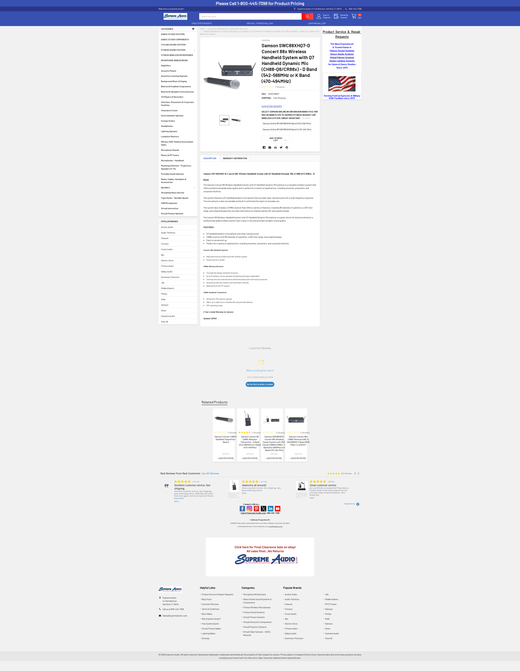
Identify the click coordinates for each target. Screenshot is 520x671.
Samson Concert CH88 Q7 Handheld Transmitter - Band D (225, 439)
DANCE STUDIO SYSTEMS (173, 34)
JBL (163, 282)
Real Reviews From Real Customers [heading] (180, 473)
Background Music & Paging (174, 81)
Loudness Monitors (170, 136)
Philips (164, 293)
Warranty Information (235, 158)
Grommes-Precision (170, 277)
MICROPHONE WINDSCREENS (174, 60)
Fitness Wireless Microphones (257, 607)
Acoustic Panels (168, 71)
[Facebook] (264, 147)
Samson (164, 305)
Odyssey (329, 609)
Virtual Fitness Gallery (211, 628)
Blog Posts (207, 599)
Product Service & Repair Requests (217, 594)
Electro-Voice (167, 260)
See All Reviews (210, 473)
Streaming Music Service (172, 192)
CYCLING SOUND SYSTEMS (173, 44)
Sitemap (205, 638)
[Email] (269, 147)
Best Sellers (207, 614)
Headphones (167, 126)
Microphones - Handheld (172, 160)
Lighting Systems (169, 131)
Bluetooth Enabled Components (176, 86)
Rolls (163, 299)
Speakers (165, 187)
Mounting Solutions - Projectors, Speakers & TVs (176, 167)
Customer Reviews (210, 604)
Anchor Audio (167, 227)
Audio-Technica (168, 232)
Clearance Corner (169, 110)
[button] (201, 23)
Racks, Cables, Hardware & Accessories (173, 181)
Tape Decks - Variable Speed (174, 198)
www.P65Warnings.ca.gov (275, 526)
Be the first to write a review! (260, 384)
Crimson (165, 243)
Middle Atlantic (167, 288)
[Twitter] (281, 147)
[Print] (275, 147)
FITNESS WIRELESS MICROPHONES (177, 55)
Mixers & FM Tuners (170, 155)
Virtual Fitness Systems (172, 213)
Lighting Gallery (208, 633)
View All (164, 321)
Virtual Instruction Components (257, 622)
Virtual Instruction (169, 208)
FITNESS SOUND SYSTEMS (173, 50)
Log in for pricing (272, 105)
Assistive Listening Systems (174, 76)
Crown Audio (167, 249)
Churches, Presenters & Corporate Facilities (177, 103)
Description (210, 158)
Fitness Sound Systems (254, 612)
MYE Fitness (331, 604)
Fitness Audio (167, 266)
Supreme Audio (168, 316)
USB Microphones (169, 203)
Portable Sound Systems (172, 174)
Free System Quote (210, 623)
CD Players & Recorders (172, 97)
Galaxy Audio (167, 271)
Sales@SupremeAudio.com (253, 513)
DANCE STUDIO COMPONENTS (175, 39)
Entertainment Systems (172, 115)
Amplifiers (166, 65)
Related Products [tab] (214, 402)
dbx (162, 255)
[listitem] (187, 489)
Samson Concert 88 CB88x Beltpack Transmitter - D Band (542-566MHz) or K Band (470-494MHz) (250, 442)
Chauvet (164, 238)
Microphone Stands (170, 150)
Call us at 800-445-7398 (173, 609)
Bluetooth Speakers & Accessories (177, 91)
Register (327, 17)
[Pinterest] (286, 147)
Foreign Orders (168, 121)
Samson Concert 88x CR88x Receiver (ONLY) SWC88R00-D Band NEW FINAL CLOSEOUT (298, 440)
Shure (163, 310)
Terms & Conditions (210, 609)
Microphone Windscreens (254, 594)
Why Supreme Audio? (211, 618)
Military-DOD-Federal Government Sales (177, 143)
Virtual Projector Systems (254, 627)
